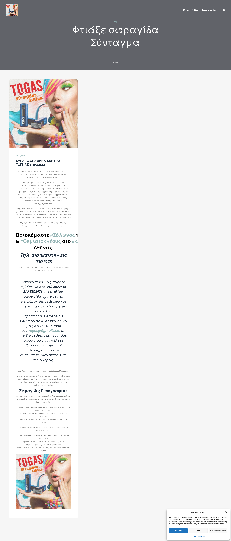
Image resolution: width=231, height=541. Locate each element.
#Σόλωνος (62, 235)
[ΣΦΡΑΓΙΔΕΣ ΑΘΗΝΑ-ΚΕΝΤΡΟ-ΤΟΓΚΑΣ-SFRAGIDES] (43, 113)
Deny (198, 530)
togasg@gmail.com (44, 330)
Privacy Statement (198, 536)
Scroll (115, 63)
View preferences (218, 530)
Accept (178, 530)
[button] (226, 512)
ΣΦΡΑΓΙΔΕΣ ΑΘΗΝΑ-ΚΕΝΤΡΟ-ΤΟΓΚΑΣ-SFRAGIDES (38, 163)
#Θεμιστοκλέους (40, 242)
